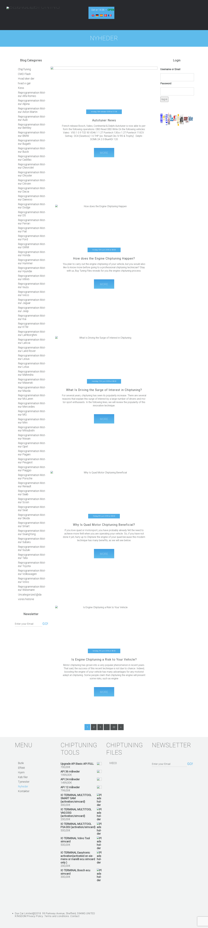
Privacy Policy (35, 916)
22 (114, 727)
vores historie (26, 599)
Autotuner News (104, 120)
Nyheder (23, 786)
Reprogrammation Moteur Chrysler (32, 174)
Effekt (21, 767)
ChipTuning (24, 69)
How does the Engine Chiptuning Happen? (104, 258)
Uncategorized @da (29, 594)
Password (165, 83)
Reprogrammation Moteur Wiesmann (32, 588)
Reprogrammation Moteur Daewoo (32, 197)
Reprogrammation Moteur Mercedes (32, 405)
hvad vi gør (24, 83)
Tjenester (24, 781)
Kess (21, 87)
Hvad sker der (26, 78)
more (104, 152)
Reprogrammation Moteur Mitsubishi (32, 429)
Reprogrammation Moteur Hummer (32, 261)
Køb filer (23, 777)
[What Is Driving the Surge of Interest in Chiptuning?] (104, 366)
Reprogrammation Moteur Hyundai (32, 269)
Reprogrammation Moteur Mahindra (32, 373)
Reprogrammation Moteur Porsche (32, 476)
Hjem (21, 772)
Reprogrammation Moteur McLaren (32, 397)
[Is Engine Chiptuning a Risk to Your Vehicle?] (104, 638)
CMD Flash (24, 74)
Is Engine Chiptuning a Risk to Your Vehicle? (104, 659)
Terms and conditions (56, 916)
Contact (74, 916)
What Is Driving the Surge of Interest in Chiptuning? (104, 390)
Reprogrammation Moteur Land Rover (32, 349)
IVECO (113, 763)
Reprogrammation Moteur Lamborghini (32, 333)
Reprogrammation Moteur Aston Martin (32, 110)
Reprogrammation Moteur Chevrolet (32, 166)
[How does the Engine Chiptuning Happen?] (104, 237)
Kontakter (24, 791)
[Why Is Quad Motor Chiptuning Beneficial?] (104, 506)
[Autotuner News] (104, 102)
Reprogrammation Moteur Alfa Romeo (32, 94)
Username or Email (170, 69)
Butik (21, 763)
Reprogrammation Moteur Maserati (32, 381)
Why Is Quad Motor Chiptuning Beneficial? (104, 525)
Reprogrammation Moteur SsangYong (32, 532)
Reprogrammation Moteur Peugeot (32, 461)
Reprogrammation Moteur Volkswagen (32, 572)
